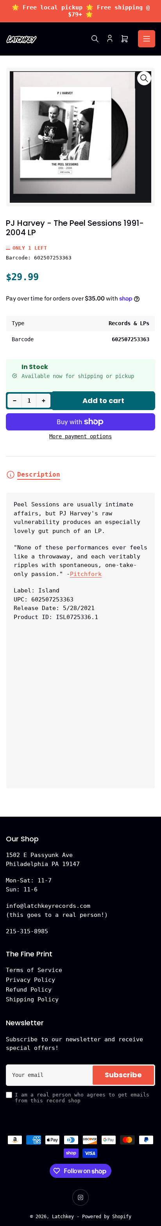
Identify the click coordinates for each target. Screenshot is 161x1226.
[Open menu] (146, 38)
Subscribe (123, 1075)
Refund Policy (29, 989)
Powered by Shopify (106, 1216)
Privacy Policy (30, 979)
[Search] (95, 38)
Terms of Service (34, 970)
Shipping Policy (32, 999)
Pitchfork (86, 574)
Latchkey (63, 1216)
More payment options (80, 436)
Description (38, 474)
